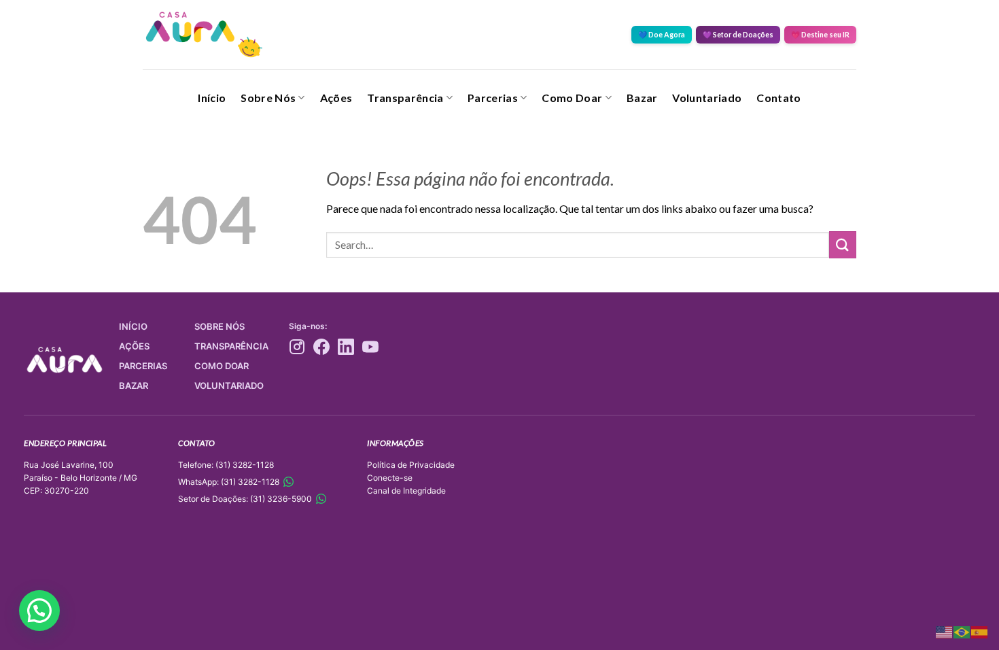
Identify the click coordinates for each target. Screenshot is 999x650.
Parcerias (493, 97)
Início (212, 97)
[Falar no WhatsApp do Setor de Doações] (321, 499)
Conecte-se (390, 478)
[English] (944, 630)
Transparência (405, 97)
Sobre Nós (268, 97)
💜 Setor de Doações (738, 35)
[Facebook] (321, 347)
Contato (778, 97)
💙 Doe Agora (661, 35)
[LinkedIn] (346, 347)
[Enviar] (842, 244)
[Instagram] (297, 347)
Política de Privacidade (411, 465)
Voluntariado (706, 97)
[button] (39, 610)
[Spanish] (980, 630)
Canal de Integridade (406, 490)
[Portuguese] (962, 630)
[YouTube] (370, 347)
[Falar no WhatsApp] (288, 482)
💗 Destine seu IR (820, 35)
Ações (336, 97)
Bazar (642, 97)
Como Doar (572, 97)
